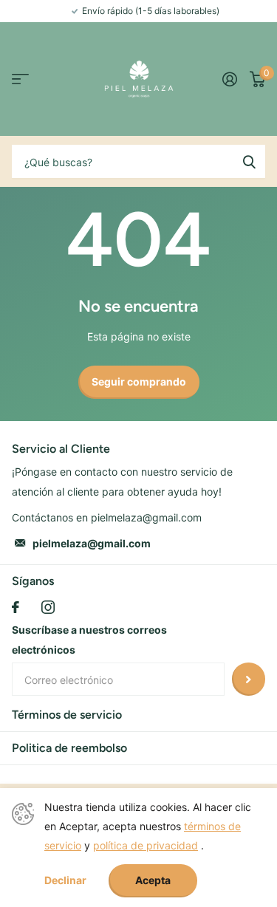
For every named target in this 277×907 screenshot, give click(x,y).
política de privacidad (145, 845)
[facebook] (15, 607)
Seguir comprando (139, 381)
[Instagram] (48, 607)
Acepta (153, 880)
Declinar (65, 880)
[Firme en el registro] (229, 79)
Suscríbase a (248, 679)
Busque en (249, 161)
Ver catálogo (20, 79)
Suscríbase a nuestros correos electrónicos (89, 639)
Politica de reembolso (69, 748)
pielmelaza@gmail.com (92, 543)
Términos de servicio (67, 715)
